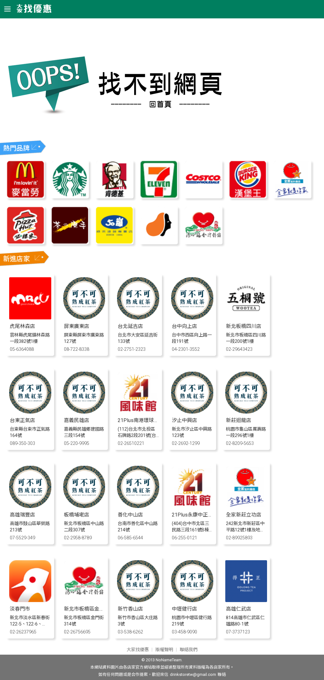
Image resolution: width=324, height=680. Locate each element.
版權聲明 (164, 649)
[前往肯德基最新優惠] (114, 197)
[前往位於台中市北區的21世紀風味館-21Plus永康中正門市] (192, 506)
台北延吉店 (130, 326)
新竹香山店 (130, 609)
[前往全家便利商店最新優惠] (292, 197)
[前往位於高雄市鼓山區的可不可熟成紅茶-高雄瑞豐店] (30, 506)
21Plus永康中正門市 (195, 515)
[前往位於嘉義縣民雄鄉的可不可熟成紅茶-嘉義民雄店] (84, 412)
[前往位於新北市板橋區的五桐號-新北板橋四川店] (246, 318)
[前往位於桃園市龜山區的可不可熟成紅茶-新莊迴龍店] (246, 412)
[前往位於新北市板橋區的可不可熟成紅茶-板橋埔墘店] (84, 506)
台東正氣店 (22, 420)
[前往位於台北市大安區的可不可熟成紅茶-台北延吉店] (138, 318)
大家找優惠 (138, 649)
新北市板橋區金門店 (86, 609)
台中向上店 (184, 326)
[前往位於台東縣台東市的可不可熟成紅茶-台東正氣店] (30, 412)
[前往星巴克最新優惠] (70, 197)
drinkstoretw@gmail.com (193, 674)
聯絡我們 (188, 649)
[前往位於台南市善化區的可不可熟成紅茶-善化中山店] (138, 506)
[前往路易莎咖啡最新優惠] (159, 243)
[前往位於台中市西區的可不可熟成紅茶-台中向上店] (192, 318)
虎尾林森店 (22, 326)
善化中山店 (130, 515)
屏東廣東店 (76, 326)
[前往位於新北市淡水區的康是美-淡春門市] (30, 600)
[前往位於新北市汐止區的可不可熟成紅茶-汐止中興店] (192, 412)
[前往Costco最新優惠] (203, 197)
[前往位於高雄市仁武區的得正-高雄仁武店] (246, 600)
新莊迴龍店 (238, 420)
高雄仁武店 (238, 609)
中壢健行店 (184, 609)
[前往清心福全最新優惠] (203, 243)
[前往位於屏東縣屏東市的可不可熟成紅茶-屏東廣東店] (84, 318)
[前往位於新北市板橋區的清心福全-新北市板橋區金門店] (84, 600)
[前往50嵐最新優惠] (114, 243)
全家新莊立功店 (243, 515)
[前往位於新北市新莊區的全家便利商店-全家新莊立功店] (246, 506)
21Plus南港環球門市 (141, 420)
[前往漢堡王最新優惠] (248, 197)
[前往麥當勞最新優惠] (25, 197)
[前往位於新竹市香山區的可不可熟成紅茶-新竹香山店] (138, 600)
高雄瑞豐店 (22, 515)
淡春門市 (20, 609)
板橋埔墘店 (76, 515)
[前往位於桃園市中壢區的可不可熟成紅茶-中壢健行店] (192, 600)
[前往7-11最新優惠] (159, 197)
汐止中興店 (184, 420)
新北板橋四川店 (243, 326)
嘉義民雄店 (76, 420)
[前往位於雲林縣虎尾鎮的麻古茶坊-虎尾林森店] (30, 318)
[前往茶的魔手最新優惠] (70, 243)
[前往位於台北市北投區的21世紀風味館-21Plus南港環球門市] (138, 412)
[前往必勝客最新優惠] (25, 243)
